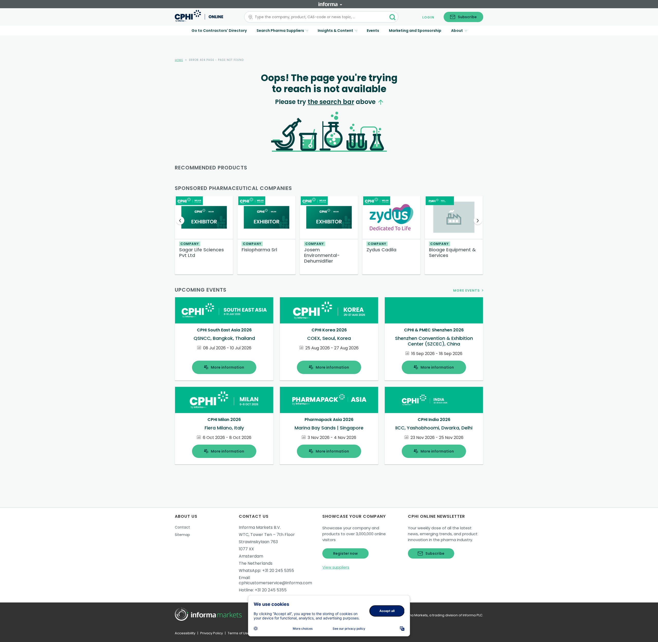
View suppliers (335, 567)
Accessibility (185, 633)
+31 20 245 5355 (278, 570)
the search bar (331, 102)
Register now (345, 553)
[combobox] (318, 17)
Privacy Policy (211, 633)
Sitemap (182, 534)
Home (179, 60)
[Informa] (330, 4)
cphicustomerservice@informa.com (275, 583)
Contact (182, 527)
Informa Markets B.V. (260, 527)
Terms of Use (239, 633)
